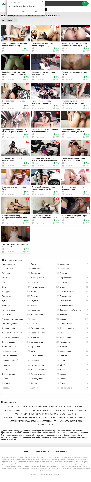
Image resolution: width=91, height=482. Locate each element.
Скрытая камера (16, 374)
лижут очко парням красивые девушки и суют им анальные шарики (55, 410)
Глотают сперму (16, 310)
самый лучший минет (77, 418)
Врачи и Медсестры (16, 356)
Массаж (74, 374)
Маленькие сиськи (45, 287)
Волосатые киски (45, 374)
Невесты (16, 388)
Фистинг (45, 264)
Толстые (74, 370)
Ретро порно (74, 383)
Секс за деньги (45, 379)
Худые (16, 301)
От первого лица (16, 342)
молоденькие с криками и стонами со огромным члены (33, 421)
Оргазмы (74, 282)
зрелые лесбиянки (68, 414)
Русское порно (74, 337)
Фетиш (45, 351)
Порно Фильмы (61, 451)
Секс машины (74, 296)
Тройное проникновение (16, 337)
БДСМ (74, 365)
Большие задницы (16, 324)
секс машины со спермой (19, 407)
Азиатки (74, 379)
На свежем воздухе (16, 351)
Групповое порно (45, 328)
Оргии (74, 360)
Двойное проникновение (16, 328)
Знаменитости (45, 356)
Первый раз (45, 360)
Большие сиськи (45, 315)
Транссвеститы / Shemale (74, 310)
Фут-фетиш (45, 347)
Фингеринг (16, 305)
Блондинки (16, 296)
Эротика (45, 388)
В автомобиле (16, 269)
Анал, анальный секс (74, 328)
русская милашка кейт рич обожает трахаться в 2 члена (57, 407)
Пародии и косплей (45, 333)
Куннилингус (74, 342)
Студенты (45, 301)
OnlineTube (41, 474)
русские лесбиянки (45, 425)
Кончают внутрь (45, 365)
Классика (16, 365)
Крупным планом (74, 305)
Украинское (74, 264)
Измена (45, 305)
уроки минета (21, 414)
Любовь (45, 383)
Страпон (45, 282)
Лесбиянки (45, 273)
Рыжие (16, 370)
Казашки (74, 347)
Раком (74, 333)
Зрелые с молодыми (45, 370)
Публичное (16, 273)
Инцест (16, 379)
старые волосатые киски (71, 421)
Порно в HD (16, 315)
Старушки (16, 383)
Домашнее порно (16, 347)
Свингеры (16, 278)
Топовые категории (13, 260)
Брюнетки (45, 337)
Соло (16, 282)
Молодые (74, 319)
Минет (45, 319)
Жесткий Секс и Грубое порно (16, 333)
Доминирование (45, 278)
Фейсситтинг (45, 269)
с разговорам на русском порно (43, 414)
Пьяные (45, 324)
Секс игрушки (74, 301)
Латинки (74, 273)
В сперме (74, 315)
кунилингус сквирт (14, 410)
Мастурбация (16, 292)
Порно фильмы (74, 388)
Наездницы (45, 310)
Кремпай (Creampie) (16, 360)
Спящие (16, 287)
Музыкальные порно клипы (16, 319)
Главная (26, 451)
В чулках (74, 356)
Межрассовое (74, 351)
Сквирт (74, 287)
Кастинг (45, 292)
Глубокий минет (74, 324)
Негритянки (74, 269)
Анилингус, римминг (74, 292)
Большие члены (45, 342)
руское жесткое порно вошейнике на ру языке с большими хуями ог (35, 418)
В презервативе (74, 278)
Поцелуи (45, 296)
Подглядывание (16, 264)
